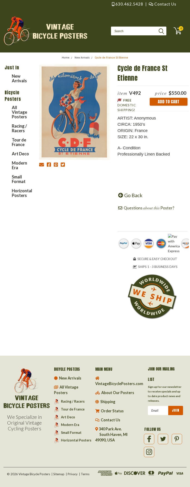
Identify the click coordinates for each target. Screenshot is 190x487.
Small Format (18, 179)
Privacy (73, 474)
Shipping (107, 401)
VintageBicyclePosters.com (119, 383)
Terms (85, 474)
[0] (176, 31)
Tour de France (19, 142)
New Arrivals (82, 57)
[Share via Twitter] (63, 165)
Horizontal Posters (21, 193)
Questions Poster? (148, 207)
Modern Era (19, 165)
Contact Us (164, 4)
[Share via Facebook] (49, 165)
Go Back (132, 195)
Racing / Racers (19, 128)
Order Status (112, 411)
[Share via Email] (41, 165)
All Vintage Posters (19, 112)
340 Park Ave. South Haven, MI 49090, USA (111, 434)
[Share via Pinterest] (56, 165)
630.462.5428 (128, 4)
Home (66, 57)
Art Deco (20, 153)
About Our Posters (117, 392)
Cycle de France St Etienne (111, 57)
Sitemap (58, 474)
